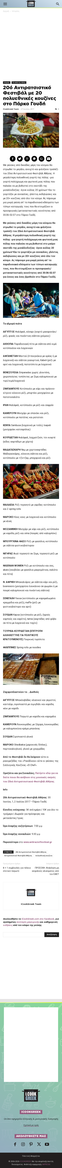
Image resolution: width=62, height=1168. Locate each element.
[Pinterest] (31, 1145)
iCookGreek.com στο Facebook (38, 918)
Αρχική (6, 11)
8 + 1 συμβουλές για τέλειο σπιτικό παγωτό (17, 869)
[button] (5, 4)
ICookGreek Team (11, 109)
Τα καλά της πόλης (18, 82)
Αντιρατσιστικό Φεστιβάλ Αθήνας (18, 855)
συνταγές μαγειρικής (27, 921)
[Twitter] (39, 1145)
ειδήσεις (7, 925)
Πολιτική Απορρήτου (31, 1156)
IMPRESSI (46, 1164)
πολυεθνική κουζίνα (43, 855)
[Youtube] (47, 1145)
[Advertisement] (31, 974)
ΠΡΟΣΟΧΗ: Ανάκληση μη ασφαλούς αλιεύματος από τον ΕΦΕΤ (45, 870)
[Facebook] (15, 1145)
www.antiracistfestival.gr (37, 842)
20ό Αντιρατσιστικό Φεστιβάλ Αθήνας (30, 852)
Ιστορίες (15, 11)
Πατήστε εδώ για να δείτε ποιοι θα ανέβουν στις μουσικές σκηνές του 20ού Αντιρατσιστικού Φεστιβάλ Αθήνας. (30, 777)
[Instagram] (23, 1145)
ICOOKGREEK (25, 1161)
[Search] (58, 4)
